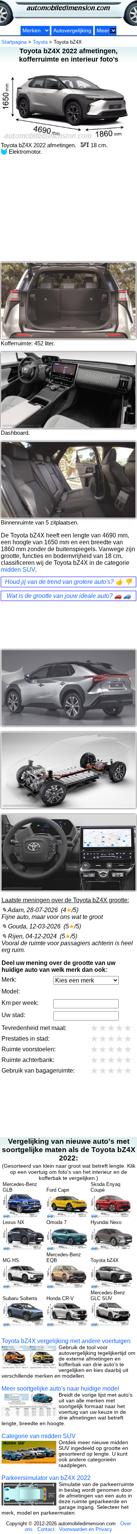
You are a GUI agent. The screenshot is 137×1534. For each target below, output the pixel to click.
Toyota (40, 42)
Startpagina (14, 42)
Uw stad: (13, 1014)
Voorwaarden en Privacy (85, 1529)
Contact (45, 1529)
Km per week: (20, 1002)
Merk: (9, 979)
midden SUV (18, 569)
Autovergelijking (72, 30)
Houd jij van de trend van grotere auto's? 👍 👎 (68, 582)
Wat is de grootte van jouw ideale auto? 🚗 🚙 (68, 596)
